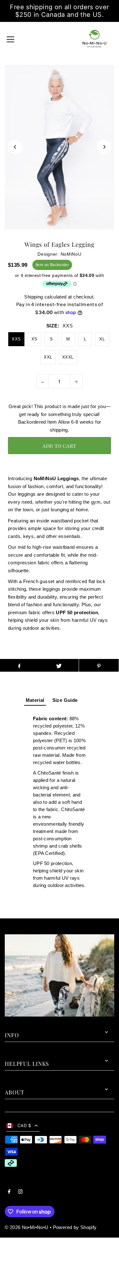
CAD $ (24, 1125)
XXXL (68, 357)
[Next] (104, 147)
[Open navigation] (10, 39)
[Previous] (15, 147)
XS (34, 339)
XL (102, 339)
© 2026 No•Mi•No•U (27, 1227)
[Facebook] (9, 1192)
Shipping (33, 296)
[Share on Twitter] (59, 665)
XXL (48, 357)
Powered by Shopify (75, 1227)
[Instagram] (20, 1192)
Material (35, 700)
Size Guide (65, 700)
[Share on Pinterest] (99, 665)
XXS (16, 339)
